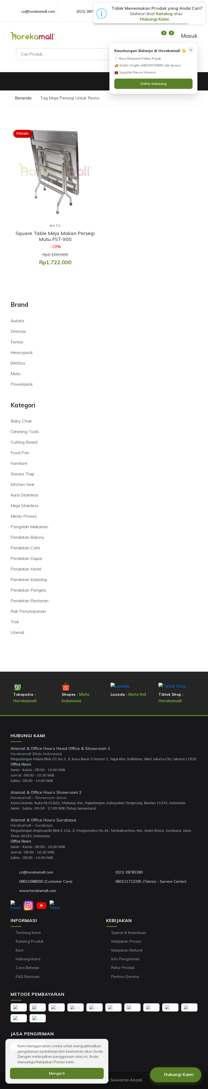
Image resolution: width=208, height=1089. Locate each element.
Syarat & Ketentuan (128, 932)
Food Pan (20, 452)
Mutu (15, 373)
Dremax (18, 331)
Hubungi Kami (28, 958)
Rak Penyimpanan (28, 611)
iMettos (18, 363)
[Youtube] (41, 905)
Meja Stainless (25, 505)
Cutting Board (24, 442)
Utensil (17, 632)
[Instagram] (28, 905)
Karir (20, 950)
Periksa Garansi (125, 976)
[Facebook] (15, 905)
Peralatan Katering (29, 579)
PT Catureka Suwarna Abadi (113, 1079)
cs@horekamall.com (38, 11)
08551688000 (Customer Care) (45, 881)
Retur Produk (123, 967)
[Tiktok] (54, 905)
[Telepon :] (111, 872)
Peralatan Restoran (29, 600)
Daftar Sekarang (154, 84)
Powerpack (22, 384)
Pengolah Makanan (29, 526)
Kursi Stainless (24, 495)
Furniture (19, 463)
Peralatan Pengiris (28, 590)
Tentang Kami (28, 932)
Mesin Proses (24, 516)
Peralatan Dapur (26, 558)
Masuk (188, 35)
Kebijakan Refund (126, 950)
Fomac (17, 341)
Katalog (164, 13)
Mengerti (57, 1073)
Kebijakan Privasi (126, 941)
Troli (15, 621)
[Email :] (15, 872)
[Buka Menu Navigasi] (13, 81)
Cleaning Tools (25, 431)
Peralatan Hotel (26, 569)
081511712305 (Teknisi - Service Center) (150, 881)
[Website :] (15, 891)
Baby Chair (21, 421)
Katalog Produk (30, 941)
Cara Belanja (27, 967)
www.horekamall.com (37, 890)
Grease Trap (22, 473)
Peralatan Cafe (25, 547)
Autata (17, 320)
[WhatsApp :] (15, 881)
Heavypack (22, 352)
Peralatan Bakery (27, 537)
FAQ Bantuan (28, 976)
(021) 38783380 (90, 11)
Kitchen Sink (22, 484)
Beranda (22, 98)
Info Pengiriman (125, 958)
